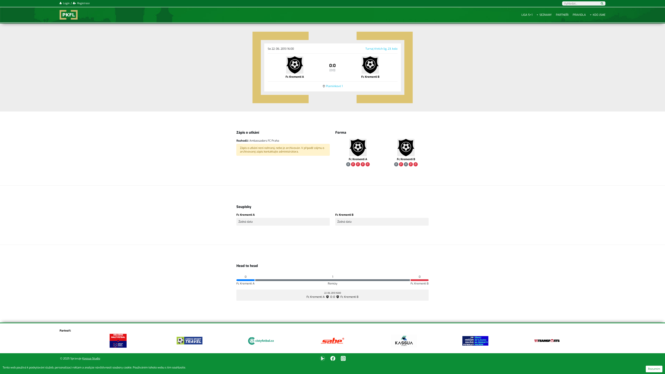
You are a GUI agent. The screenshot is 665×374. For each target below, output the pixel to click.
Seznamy (545, 15)
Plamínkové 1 (334, 86)
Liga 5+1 (527, 15)
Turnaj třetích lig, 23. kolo (381, 49)
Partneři (562, 15)
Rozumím (654, 369)
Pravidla (579, 15)
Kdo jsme (599, 15)
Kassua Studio (91, 358)
